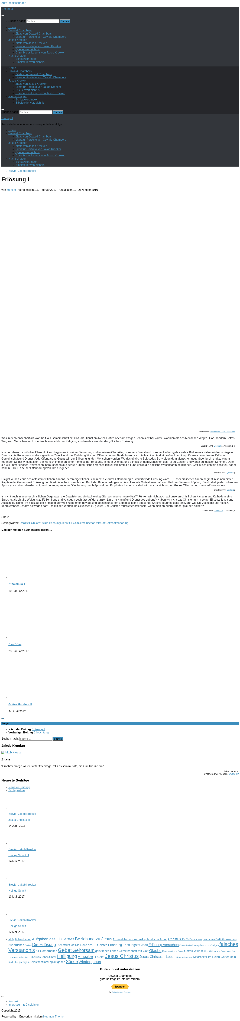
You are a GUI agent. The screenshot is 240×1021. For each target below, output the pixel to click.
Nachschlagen (17, 55)
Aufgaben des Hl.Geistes (53, 939)
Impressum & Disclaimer (23, 1004)
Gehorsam (83, 950)
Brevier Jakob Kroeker (22, 170)
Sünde (72, 961)
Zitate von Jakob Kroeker (31, 43)
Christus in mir (179, 939)
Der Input (7, 8)
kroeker (11, 189)
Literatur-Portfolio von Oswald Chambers (40, 36)
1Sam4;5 (38, 522)
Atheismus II (16, 583)
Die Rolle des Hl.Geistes (91, 945)
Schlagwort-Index (26, 58)
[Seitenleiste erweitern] (2, 718)
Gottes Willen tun (210, 951)
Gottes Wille (192, 951)
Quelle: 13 (218, 510)
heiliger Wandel (25, 957)
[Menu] (2, 15)
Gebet (65, 950)
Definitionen (209, 939)
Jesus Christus (122, 956)
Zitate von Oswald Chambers (33, 33)
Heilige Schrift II (18, 890)
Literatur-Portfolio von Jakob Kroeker (38, 46)
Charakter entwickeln (129, 939)
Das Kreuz (196, 939)
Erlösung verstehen (163, 945)
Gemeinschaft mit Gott (91, 522)
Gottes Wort (226, 951)
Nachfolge (13, 962)
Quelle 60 (234, 774)
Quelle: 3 (217, 446)
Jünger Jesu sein (184, 957)
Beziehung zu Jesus (93, 938)
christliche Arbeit (156, 939)
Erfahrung (115, 945)
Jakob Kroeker (17, 39)
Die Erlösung (52, 522)
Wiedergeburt (90, 962)
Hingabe (85, 956)
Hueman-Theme (53, 1016)
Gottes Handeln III (20, 704)
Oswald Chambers (20, 30)
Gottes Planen (177, 951)
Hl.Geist (99, 957)
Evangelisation (185, 945)
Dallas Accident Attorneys (121, 992)
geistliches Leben (106, 950)
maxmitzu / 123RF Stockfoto (222, 432)
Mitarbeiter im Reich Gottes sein (214, 956)
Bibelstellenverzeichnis (29, 61)
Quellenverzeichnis (27, 49)
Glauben (166, 951)
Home (12, 27)
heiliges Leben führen (44, 956)
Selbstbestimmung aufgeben (47, 962)
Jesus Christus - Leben (158, 957)
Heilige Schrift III (18, 855)
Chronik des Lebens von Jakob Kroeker (40, 52)
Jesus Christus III (19, 819)
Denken (28, 945)
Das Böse (14, 644)
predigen (24, 962)
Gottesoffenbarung (116, 522)
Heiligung (67, 956)
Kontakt (13, 1001)
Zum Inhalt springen (13, 2)
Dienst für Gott (69, 522)
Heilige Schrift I (17, 926)
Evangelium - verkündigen (205, 945)
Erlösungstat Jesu (135, 945)
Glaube (155, 950)
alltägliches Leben (19, 939)
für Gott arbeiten (46, 951)
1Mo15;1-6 (26, 522)
